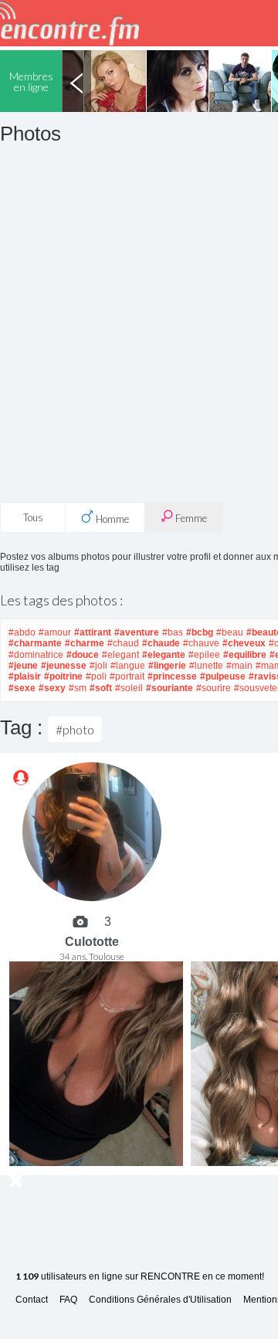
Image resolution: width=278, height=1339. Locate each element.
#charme (84, 643)
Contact (31, 1300)
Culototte (92, 941)
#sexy (52, 688)
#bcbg (199, 632)
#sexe (22, 688)
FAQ (68, 1300)
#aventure (136, 632)
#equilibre (244, 654)
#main (239, 665)
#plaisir (24, 676)
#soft (101, 688)
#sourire (213, 688)
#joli (98, 665)
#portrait (127, 676)
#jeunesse (63, 665)
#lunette (206, 665)
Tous (33, 517)
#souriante (169, 688)
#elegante (163, 654)
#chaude (161, 643)
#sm (77, 688)
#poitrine (63, 676)
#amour (55, 632)
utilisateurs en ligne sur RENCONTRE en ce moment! (139, 1277)
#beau (229, 632)
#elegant (120, 654)
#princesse (172, 676)
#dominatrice (35, 654)
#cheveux (244, 643)
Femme (190, 518)
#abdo (22, 632)
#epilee (204, 654)
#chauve (201, 643)
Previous (76, 81)
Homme (111, 519)
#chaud (123, 643)
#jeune (23, 665)
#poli (96, 676)
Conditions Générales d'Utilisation (160, 1300)
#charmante (35, 643)
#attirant (92, 632)
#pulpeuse (223, 676)
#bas (172, 632)
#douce (82, 654)
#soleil (129, 688)
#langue (127, 665)
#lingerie (167, 665)
